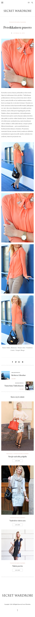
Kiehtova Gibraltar (18, 375)
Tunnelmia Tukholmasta (14, 386)
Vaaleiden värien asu (17, 521)
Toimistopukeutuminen (17, 22)
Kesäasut (10, 453)
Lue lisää (17, 460)
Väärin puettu (17, 566)
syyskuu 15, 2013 (19, 33)
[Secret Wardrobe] (17, 11)
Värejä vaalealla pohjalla (17, 457)
